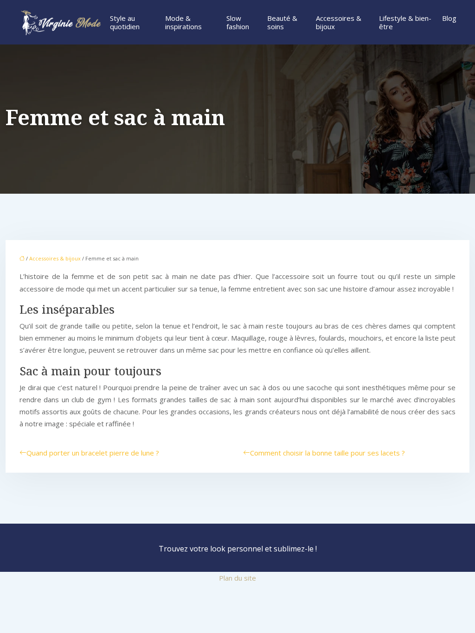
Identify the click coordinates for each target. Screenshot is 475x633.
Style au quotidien (125, 22)
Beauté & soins (282, 22)
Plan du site (237, 577)
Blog (449, 18)
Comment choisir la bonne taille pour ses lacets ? (327, 452)
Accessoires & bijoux (338, 22)
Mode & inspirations (183, 22)
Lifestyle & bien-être (405, 22)
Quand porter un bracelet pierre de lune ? (92, 452)
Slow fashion (237, 22)
